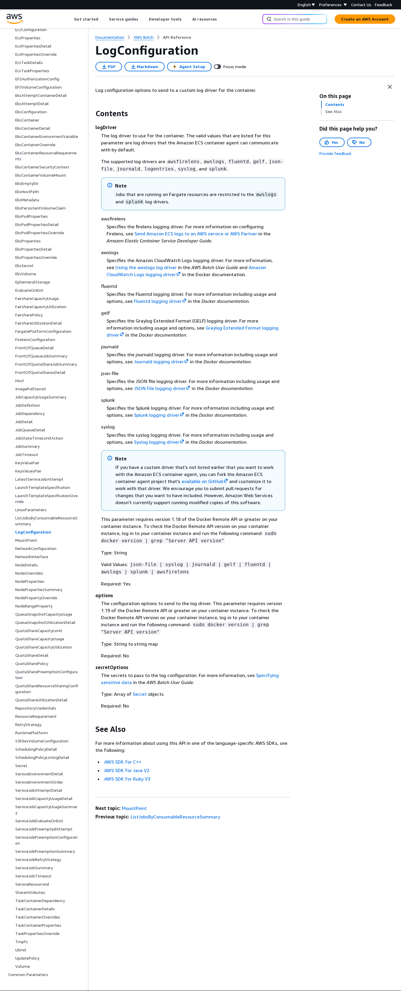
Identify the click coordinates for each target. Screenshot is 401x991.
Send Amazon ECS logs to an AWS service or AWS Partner (195, 234)
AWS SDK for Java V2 (126, 770)
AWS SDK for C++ (122, 762)
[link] (177, 37)
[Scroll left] (69, 19)
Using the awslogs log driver (146, 267)
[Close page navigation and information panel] (390, 87)
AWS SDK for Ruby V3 (127, 779)
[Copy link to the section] (90, 114)
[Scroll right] (221, 19)
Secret (140, 694)
